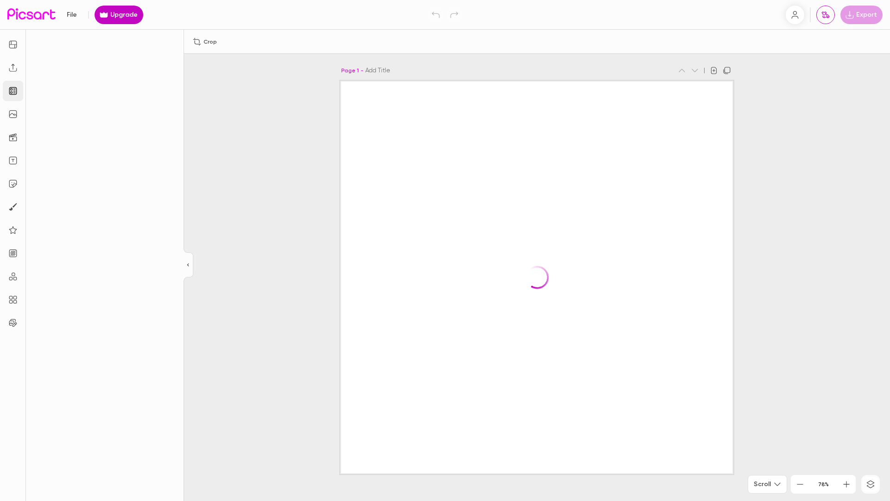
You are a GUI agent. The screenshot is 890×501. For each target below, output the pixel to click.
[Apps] (13, 276)
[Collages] (13, 299)
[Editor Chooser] (188, 265)
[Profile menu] (795, 15)
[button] (445, 250)
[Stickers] (13, 183)
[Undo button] (435, 14)
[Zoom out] (800, 484)
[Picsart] (31, 14)
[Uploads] (13, 68)
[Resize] (13, 44)
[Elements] (13, 230)
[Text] (13, 160)
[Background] (13, 253)
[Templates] (13, 91)
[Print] (825, 15)
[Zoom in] (846, 484)
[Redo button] (454, 14)
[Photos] (13, 114)
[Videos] (13, 137)
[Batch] (13, 323)
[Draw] (13, 207)
